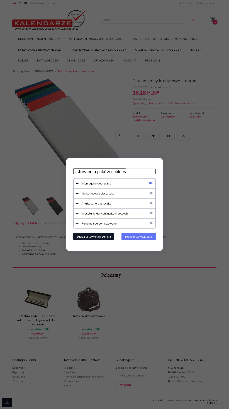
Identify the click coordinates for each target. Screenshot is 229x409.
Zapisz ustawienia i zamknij (93, 236)
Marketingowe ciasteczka (97, 193)
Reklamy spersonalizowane (99, 223)
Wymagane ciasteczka (96, 183)
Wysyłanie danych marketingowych (104, 213)
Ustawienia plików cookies (99, 171)
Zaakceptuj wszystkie (139, 236)
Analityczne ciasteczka (96, 203)
